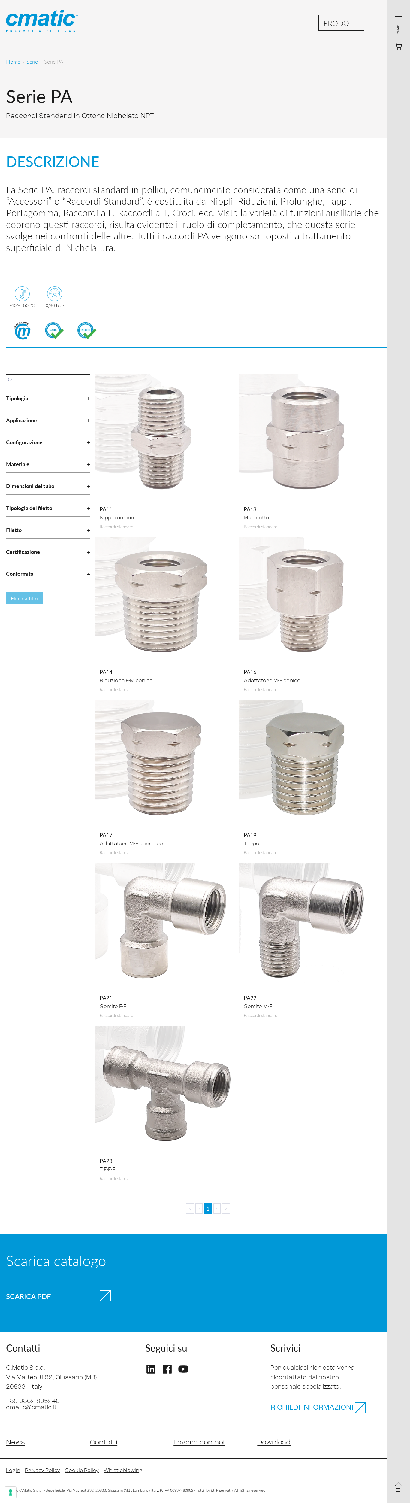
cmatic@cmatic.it (31, 1407)
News (15, 1442)
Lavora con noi (199, 1442)
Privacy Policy (42, 1471)
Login (13, 1471)
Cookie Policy (82, 1471)
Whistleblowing (123, 1471)
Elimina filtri (24, 598)
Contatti (103, 1442)
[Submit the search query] (10, 380)
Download (274, 1442)
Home (13, 61)
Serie (32, 61)
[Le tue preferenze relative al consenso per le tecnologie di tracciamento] (10, 1492)
